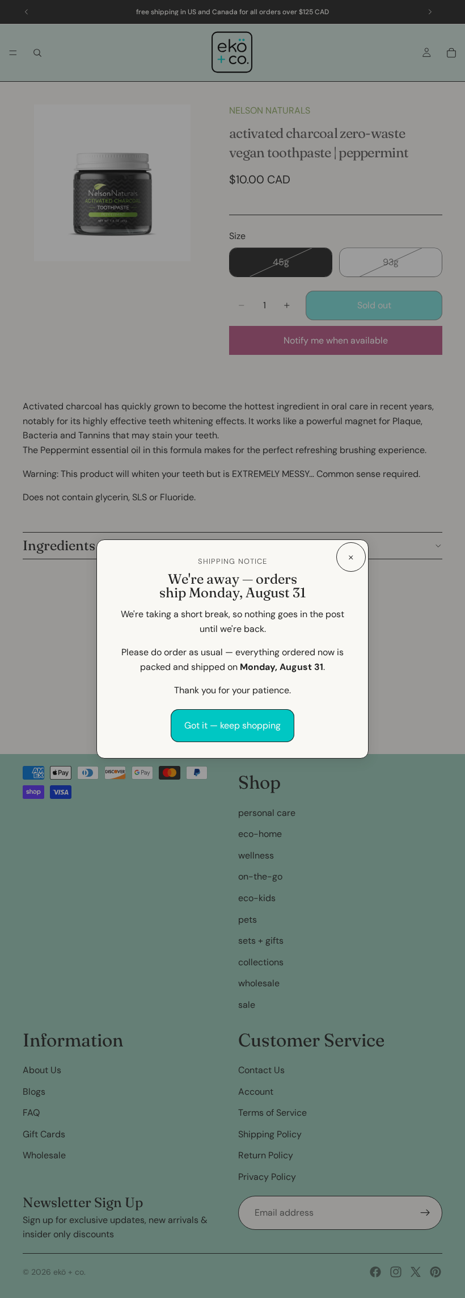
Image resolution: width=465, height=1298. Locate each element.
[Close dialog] (351, 557)
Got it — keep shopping (232, 725)
